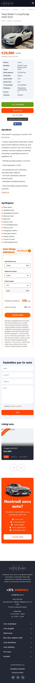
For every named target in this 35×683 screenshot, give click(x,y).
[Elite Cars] (7, 3)
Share (18, 124)
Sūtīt (17, 412)
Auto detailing (8, 647)
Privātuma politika (17, 672)
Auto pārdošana (9, 642)
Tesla (23, 9)
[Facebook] (18, 677)
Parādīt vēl (5, 192)
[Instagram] (23, 677)
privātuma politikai (15, 406)
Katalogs (15, 9)
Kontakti (6, 656)
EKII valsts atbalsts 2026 (12, 638)
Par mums (7, 652)
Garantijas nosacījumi (17, 669)
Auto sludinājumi (9, 624)
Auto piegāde (8, 628)
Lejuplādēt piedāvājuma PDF (17, 119)
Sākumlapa (5, 9)
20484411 (17, 590)
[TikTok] (13, 677)
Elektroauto (7, 633)
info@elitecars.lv (17, 595)
